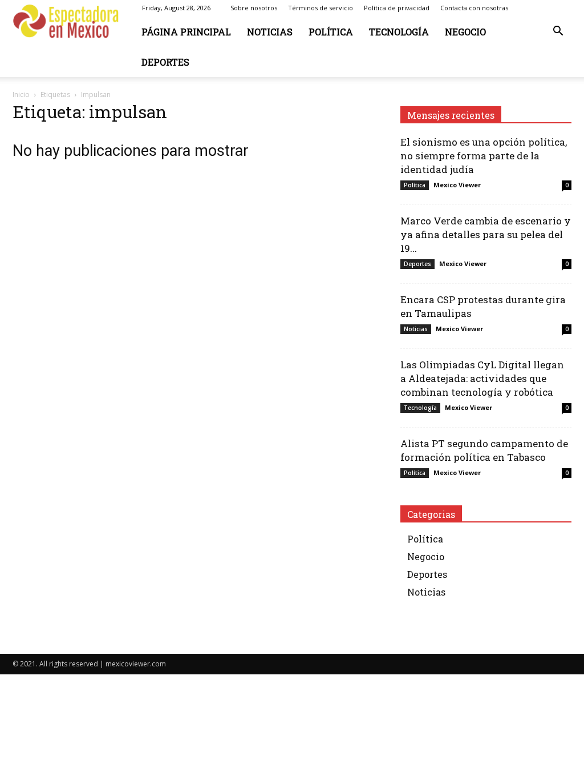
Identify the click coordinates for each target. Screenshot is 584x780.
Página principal (186, 32)
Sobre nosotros (253, 7)
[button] (557, 32)
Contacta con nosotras (474, 7)
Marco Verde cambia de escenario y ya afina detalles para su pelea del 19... (485, 234)
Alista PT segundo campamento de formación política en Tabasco (484, 450)
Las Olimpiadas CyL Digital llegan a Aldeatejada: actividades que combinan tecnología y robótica (482, 378)
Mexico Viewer (457, 184)
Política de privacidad (396, 7)
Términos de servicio (320, 7)
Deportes (165, 62)
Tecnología (399, 32)
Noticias (270, 32)
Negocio (465, 32)
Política (331, 32)
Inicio (21, 94)
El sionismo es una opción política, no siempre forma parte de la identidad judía (483, 155)
